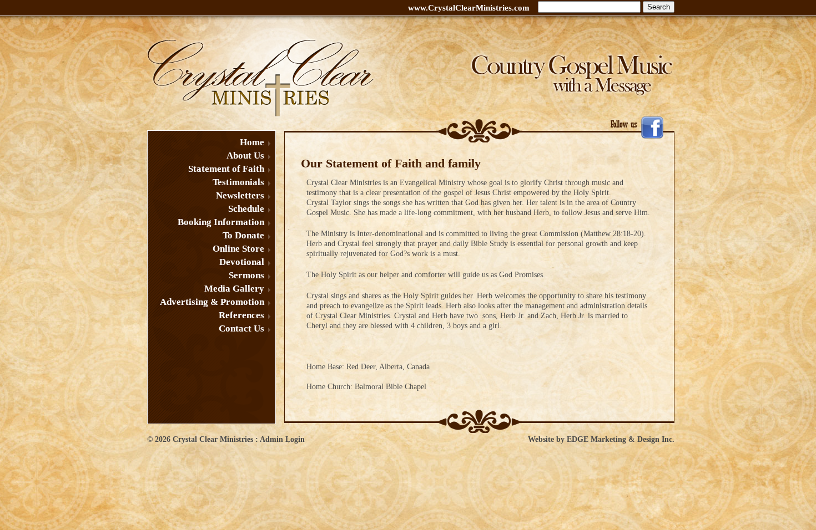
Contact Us (241, 328)
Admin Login (282, 439)
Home (252, 142)
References (241, 315)
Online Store (238, 248)
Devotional (241, 262)
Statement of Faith (226, 169)
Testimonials (238, 182)
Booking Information (221, 222)
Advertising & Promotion (212, 302)
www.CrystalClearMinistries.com (469, 7)
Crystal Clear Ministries (213, 439)
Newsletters (240, 195)
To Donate (243, 235)
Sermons (246, 275)
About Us (245, 155)
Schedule (246, 208)
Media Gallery (234, 288)
